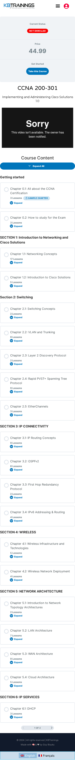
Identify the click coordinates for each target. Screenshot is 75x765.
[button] (57, 6)
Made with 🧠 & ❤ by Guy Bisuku (37, 744)
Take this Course (37, 71)
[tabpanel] (37, 117)
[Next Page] (52, 728)
